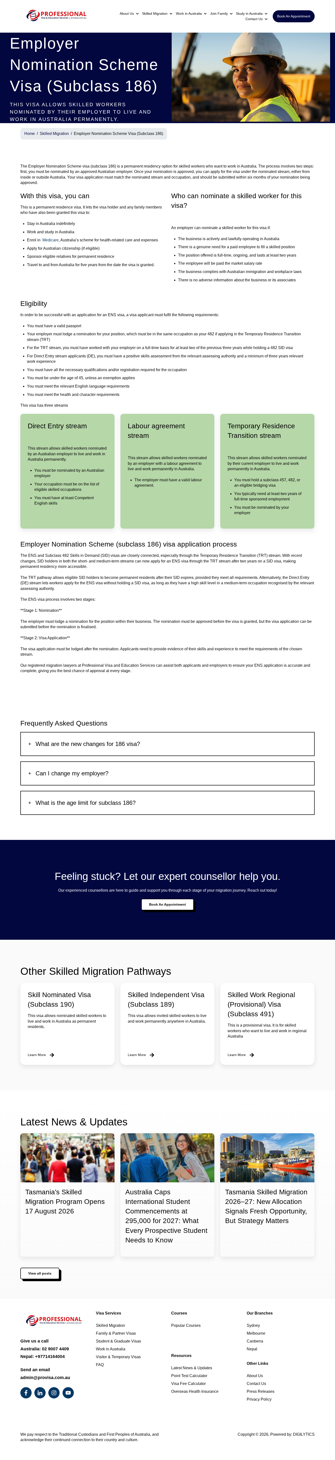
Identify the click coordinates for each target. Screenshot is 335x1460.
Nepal (252, 1349)
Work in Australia (189, 13)
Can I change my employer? (72, 773)
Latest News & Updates (191, 1368)
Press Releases (260, 1391)
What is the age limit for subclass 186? (86, 802)
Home (29, 133)
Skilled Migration (155, 13)
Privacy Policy (259, 1399)
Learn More (37, 1055)
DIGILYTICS (304, 1434)
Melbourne (256, 1333)
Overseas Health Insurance (195, 1391)
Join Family (219, 13)
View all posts (40, 1273)
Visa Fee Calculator (188, 1384)
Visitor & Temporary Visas (118, 1357)
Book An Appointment (293, 16)
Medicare (50, 240)
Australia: (44, 1348)
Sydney (253, 1325)
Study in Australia (249, 13)
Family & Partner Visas (116, 1333)
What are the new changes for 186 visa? (88, 744)
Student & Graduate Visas (119, 1341)
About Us (127, 13)
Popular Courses (186, 1325)
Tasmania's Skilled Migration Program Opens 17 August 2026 (65, 1201)
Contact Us (254, 19)
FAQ (100, 1365)
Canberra (255, 1341)
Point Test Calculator (189, 1376)
